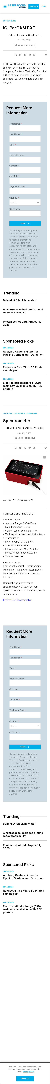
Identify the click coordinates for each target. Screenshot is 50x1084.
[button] (5, 6)
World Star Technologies (30, 428)
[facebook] (15, 55)
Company (14, 165)
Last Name (15, 134)
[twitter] (25, 55)
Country (14, 198)
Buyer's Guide (9, 21)
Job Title (14, 176)
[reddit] (29, 55)
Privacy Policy (28, 1072)
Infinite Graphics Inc (31, 35)
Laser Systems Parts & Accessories (20, 414)
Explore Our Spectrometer (17, 600)
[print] (45, 55)
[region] (25, 1073)
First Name (15, 123)
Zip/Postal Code (17, 186)
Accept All (25, 1079)
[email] (34, 55)
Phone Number (16, 155)
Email (12, 144)
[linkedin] (20, 55)
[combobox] (25, 202)
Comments (14, 209)
